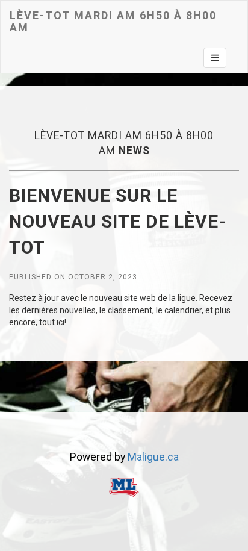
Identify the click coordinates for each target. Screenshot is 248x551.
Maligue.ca (153, 457)
